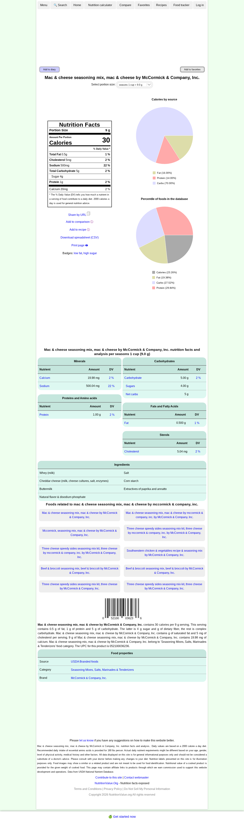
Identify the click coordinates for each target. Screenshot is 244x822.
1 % (197, 422)
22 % (111, 386)
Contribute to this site (108, 777)
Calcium (44, 377)
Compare (125, 5)
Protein (44, 414)
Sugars (130, 386)
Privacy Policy (113, 788)
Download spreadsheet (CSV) (80, 237)
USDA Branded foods (84, 661)
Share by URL (77, 214)
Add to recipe (77, 229)
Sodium (44, 386)
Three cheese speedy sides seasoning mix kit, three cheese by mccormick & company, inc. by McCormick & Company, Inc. (164, 533)
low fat (78, 253)
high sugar (90, 253)
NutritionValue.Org (106, 783)
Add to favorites (192, 69)
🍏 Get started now (122, 816)
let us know (86, 740)
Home (77, 5)
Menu (43, 5)
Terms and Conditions (88, 788)
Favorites (144, 5)
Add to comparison (78, 221)
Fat (126, 422)
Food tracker (181, 5)
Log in (200, 5)
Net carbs (132, 394)
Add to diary (49, 69)
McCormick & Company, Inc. (89, 677)
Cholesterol (131, 451)
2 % (111, 377)
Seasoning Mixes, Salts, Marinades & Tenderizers (102, 669)
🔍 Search (60, 5)
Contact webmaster (136, 777)
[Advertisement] (122, 36)
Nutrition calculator (100, 5)
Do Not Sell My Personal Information (147, 788)
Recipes (161, 5)
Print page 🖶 (79, 245)
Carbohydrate (133, 377)
